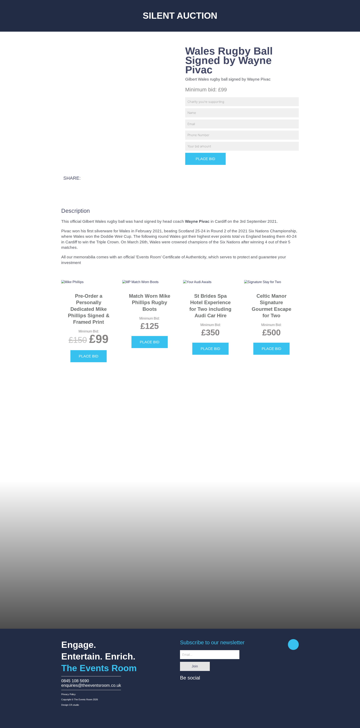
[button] (69, 190)
